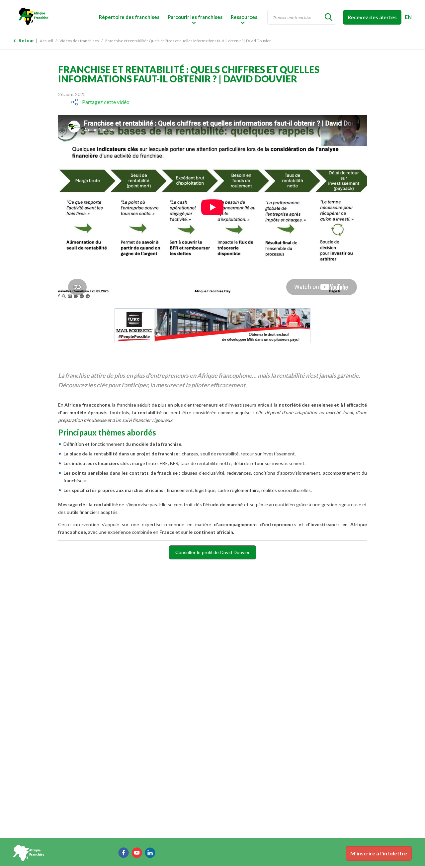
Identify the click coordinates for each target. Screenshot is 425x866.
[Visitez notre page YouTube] (137, 853)
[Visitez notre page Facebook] (123, 853)
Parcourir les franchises (195, 17)
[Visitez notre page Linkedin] (150, 853)
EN (408, 17)
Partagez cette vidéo (105, 102)
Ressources (244, 17)
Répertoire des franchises (129, 17)
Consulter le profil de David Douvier (212, 552)
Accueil (46, 40)
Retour (26, 40)
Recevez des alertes (372, 17)
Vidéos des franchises (79, 40)
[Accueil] (60, 16)
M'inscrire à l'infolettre (378, 853)
